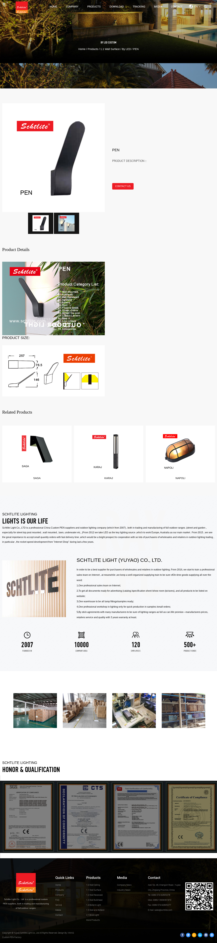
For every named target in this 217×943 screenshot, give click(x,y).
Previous (0, 778)
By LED (104, 43)
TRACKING (139, 6)
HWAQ (71, 932)
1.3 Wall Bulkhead (94, 899)
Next (0, 855)
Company (72, 6)
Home (53, 6)
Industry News (123, 889)
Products (94, 6)
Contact (177, 6)
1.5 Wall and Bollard (95, 910)
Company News (124, 884)
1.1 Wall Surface (110, 49)
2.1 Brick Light (92, 915)
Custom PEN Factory (11, 937)
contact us (123, 186)
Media (158, 6)
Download (117, 6)
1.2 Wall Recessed (94, 894)
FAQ (57, 899)
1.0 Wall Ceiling (93, 884)
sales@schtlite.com (160, 910)
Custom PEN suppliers (63, 527)
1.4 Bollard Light (93, 904)
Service (58, 904)
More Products (93, 920)
